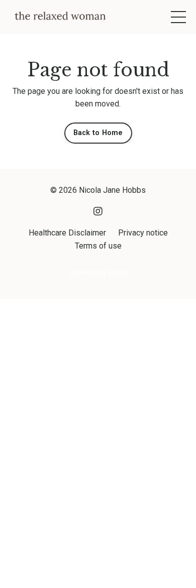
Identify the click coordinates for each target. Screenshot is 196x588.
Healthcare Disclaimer (67, 233)
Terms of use (98, 246)
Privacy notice (143, 233)
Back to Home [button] (98, 133)
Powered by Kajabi (98, 273)
